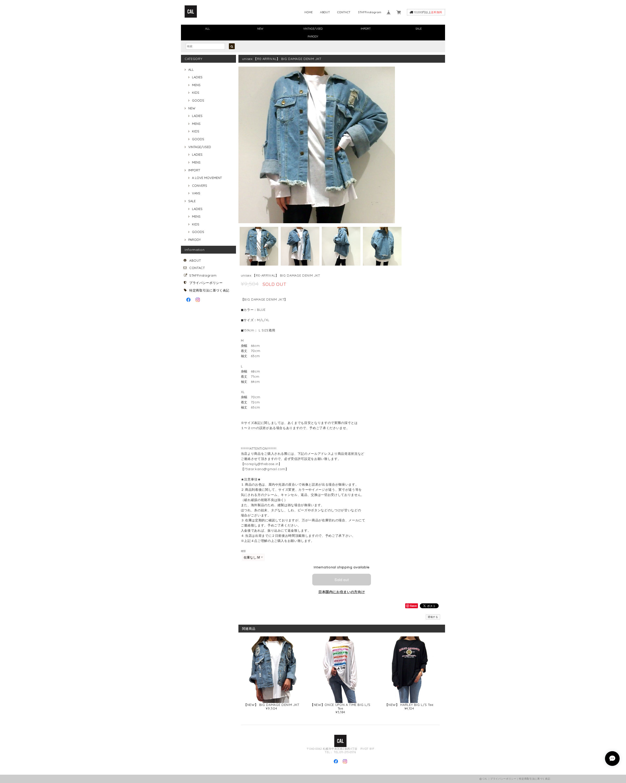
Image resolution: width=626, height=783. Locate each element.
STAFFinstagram (369, 12)
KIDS (195, 92)
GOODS (198, 100)
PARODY (313, 36)
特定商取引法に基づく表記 (209, 290)
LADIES (197, 77)
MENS (196, 85)
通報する (433, 617)
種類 (243, 551)
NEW (260, 28)
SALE (418, 28)
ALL (207, 28)
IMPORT (366, 28)
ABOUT (325, 12)
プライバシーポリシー (206, 283)
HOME (308, 12)
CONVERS (199, 185)
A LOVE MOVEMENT (207, 178)
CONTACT (344, 12)
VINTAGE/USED (313, 28)
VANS (196, 193)
